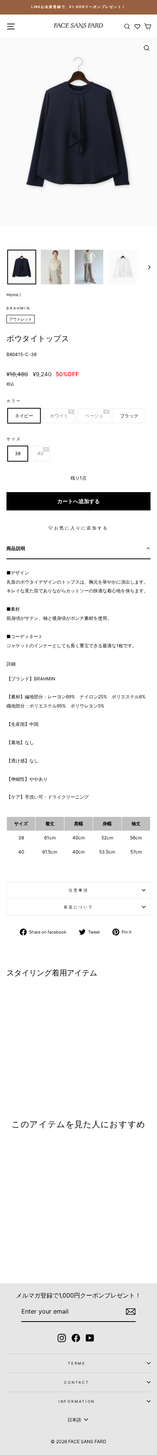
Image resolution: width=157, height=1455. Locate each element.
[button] (78, 549)
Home (12, 294)
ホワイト (59, 416)
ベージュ (94, 416)
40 (40, 453)
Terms (76, 1363)
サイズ (13, 439)
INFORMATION (76, 1401)
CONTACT (76, 1382)
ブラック (129, 416)
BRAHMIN (18, 308)
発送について (78, 907)
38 (18, 453)
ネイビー (24, 416)
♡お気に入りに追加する (78, 528)
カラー (13, 401)
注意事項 (78, 890)
